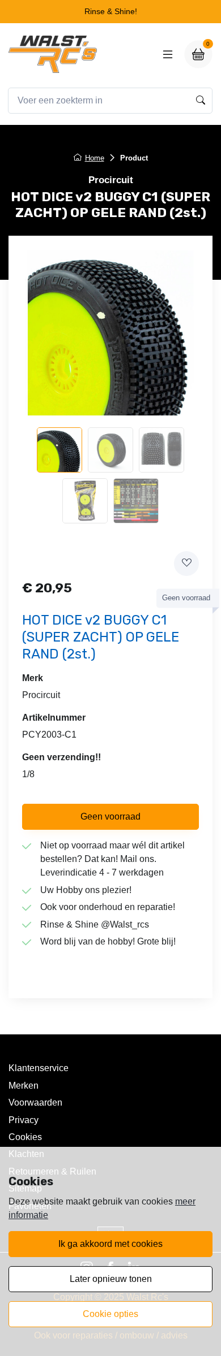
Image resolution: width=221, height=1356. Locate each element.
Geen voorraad (110, 816)
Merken (23, 1085)
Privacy (23, 1120)
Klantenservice (38, 1068)
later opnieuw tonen (111, 1279)
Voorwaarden (35, 1102)
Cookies (25, 1137)
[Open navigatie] (167, 54)
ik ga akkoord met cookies (110, 1244)
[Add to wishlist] (186, 563)
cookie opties (110, 1314)
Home (94, 158)
